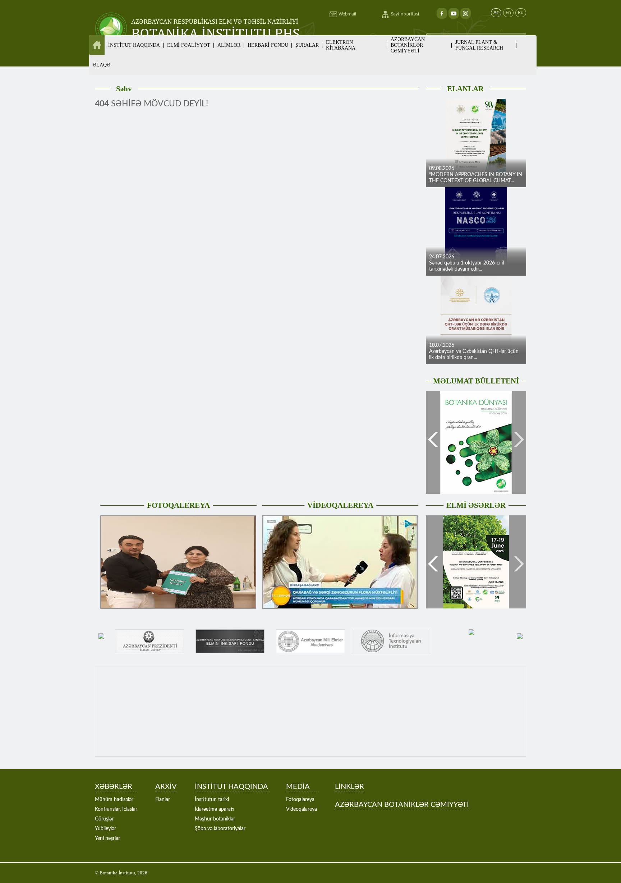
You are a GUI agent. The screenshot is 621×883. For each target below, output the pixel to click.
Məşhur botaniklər (215, 819)
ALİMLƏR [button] (228, 45)
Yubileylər (105, 828)
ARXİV (166, 786)
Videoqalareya (301, 809)
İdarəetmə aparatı (214, 809)
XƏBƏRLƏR (113, 786)
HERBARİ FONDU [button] (268, 45)
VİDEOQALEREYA (340, 505)
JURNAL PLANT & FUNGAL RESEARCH (479, 45)
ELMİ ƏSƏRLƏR (476, 505)
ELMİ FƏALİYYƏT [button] (188, 45)
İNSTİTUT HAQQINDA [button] (134, 45)
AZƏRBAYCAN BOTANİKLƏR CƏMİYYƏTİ (408, 45)
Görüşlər (104, 819)
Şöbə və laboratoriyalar (220, 828)
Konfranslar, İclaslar (116, 809)
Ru (521, 12)
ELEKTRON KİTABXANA (340, 45)
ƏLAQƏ (101, 65)
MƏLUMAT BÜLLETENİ (476, 381)
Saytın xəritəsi (405, 14)
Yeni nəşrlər (107, 838)
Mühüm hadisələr (114, 799)
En (508, 12)
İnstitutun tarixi (212, 799)
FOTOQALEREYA (178, 505)
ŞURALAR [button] (307, 45)
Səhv (124, 88)
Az (496, 12)
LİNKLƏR (349, 786)
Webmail (347, 14)
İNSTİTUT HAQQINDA (231, 786)
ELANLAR (465, 88)
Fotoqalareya (300, 799)
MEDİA (298, 786)
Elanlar (162, 799)
